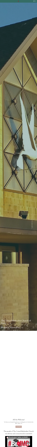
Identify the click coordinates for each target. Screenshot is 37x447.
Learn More (18, 426)
